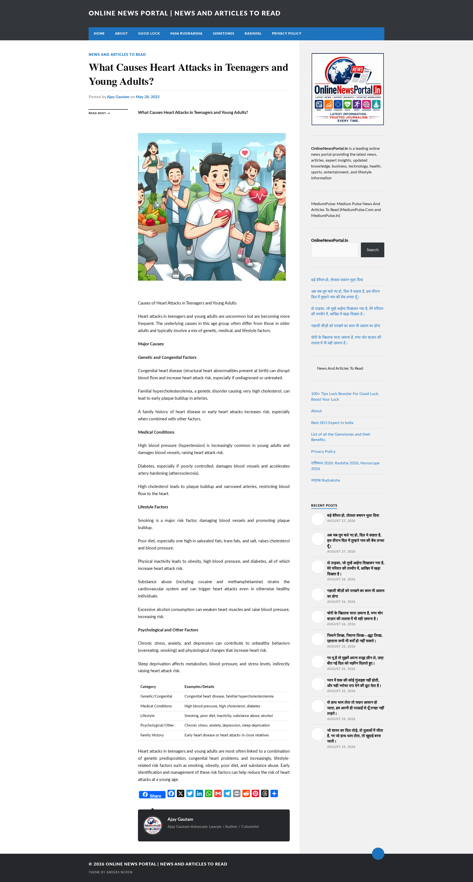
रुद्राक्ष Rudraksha (186, 33)
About (121, 33)
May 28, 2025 (148, 97)
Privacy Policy (287, 33)
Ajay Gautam (118, 97)
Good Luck (149, 33)
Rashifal (253, 33)
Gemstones (223, 33)
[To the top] (378, 854)
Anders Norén (119, 872)
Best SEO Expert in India (332, 423)
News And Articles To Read (117, 55)
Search (373, 250)
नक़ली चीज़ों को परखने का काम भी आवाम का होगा (345, 326)
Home (99, 33)
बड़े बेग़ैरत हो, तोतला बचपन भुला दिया (337, 280)
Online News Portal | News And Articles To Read (185, 13)
